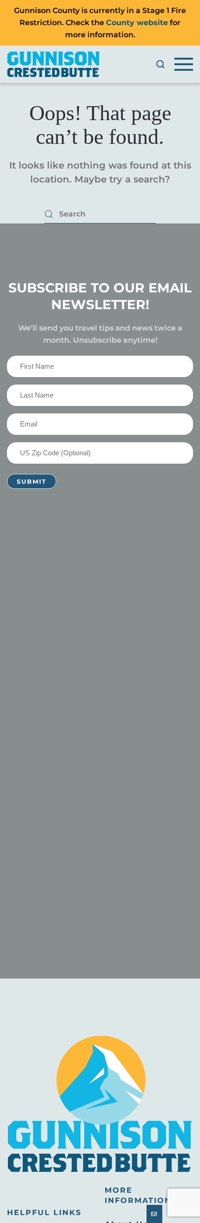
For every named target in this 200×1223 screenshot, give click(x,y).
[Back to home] (53, 64)
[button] (160, 64)
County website (137, 22)
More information (138, 1195)
